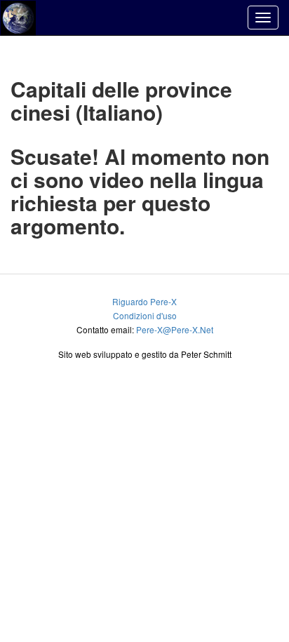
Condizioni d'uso (145, 315)
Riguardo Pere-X (144, 301)
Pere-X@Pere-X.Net (174, 329)
